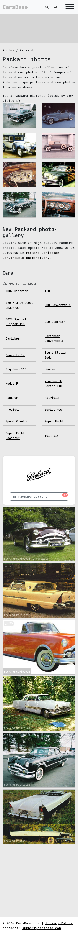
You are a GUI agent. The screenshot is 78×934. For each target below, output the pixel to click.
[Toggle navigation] (68, 7)
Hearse (50, 369)
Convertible (15, 355)
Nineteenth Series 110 (53, 383)
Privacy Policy (59, 923)
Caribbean (13, 338)
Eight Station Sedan (56, 355)
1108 (48, 291)
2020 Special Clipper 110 (16, 321)
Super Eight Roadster (15, 435)
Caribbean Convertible (54, 338)
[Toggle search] (47, 7)
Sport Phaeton (17, 421)
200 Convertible (58, 305)
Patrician (52, 398)
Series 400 (53, 410)
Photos (8, 50)
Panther (12, 398)
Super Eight (54, 421)
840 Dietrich (55, 322)
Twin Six (51, 436)
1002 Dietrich (17, 291)
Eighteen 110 (16, 369)
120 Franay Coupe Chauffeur (19, 305)
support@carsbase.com (41, 928)
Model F (12, 384)
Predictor (13, 410)
